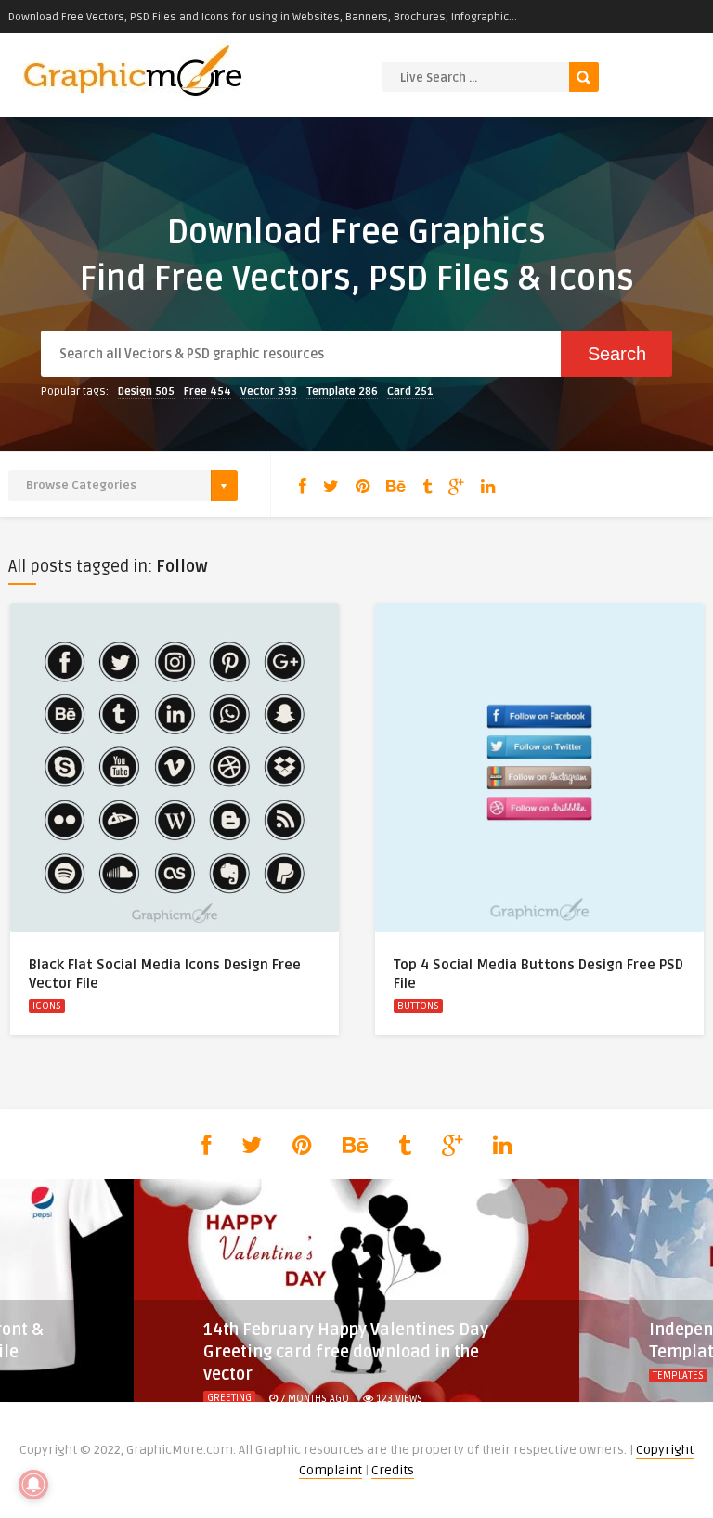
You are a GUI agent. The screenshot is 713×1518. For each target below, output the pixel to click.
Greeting (229, 1398)
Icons (46, 1006)
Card (410, 391)
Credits (392, 1470)
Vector (268, 391)
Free (207, 391)
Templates (678, 1375)
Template (342, 391)
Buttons (418, 1006)
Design (146, 391)
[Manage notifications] (33, 1484)
